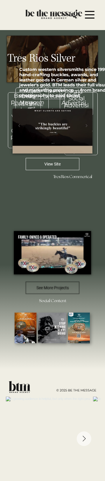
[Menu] (89, 15)
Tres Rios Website (28, 105)
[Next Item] (84, 438)
